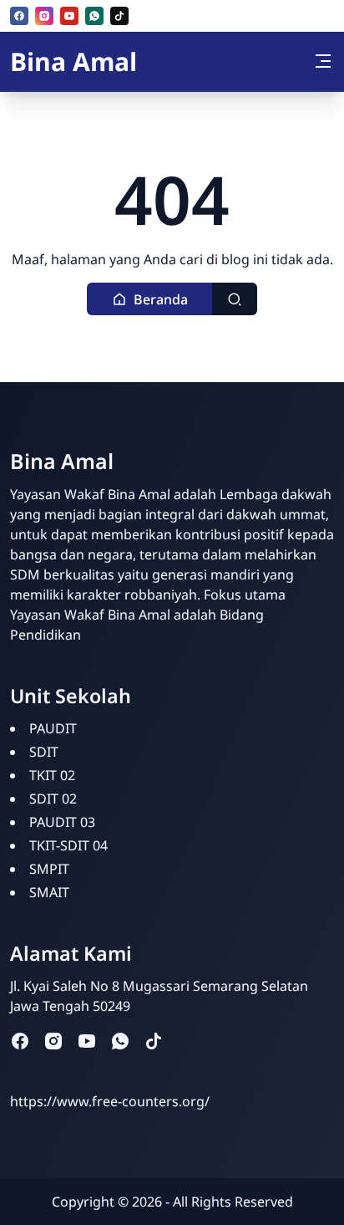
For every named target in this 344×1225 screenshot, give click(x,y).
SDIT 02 (53, 798)
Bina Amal (73, 61)
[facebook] (19, 16)
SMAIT (49, 892)
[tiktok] (119, 16)
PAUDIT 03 (62, 822)
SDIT (43, 752)
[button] (150, 299)
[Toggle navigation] (323, 61)
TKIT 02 (52, 775)
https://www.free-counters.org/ (110, 1101)
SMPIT (49, 869)
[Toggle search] (234, 299)
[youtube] (69, 16)
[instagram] (44, 16)
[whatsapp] (94, 16)
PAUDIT (53, 728)
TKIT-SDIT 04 (68, 845)
